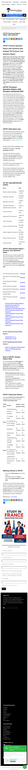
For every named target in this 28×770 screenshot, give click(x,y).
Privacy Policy (15, 754)
